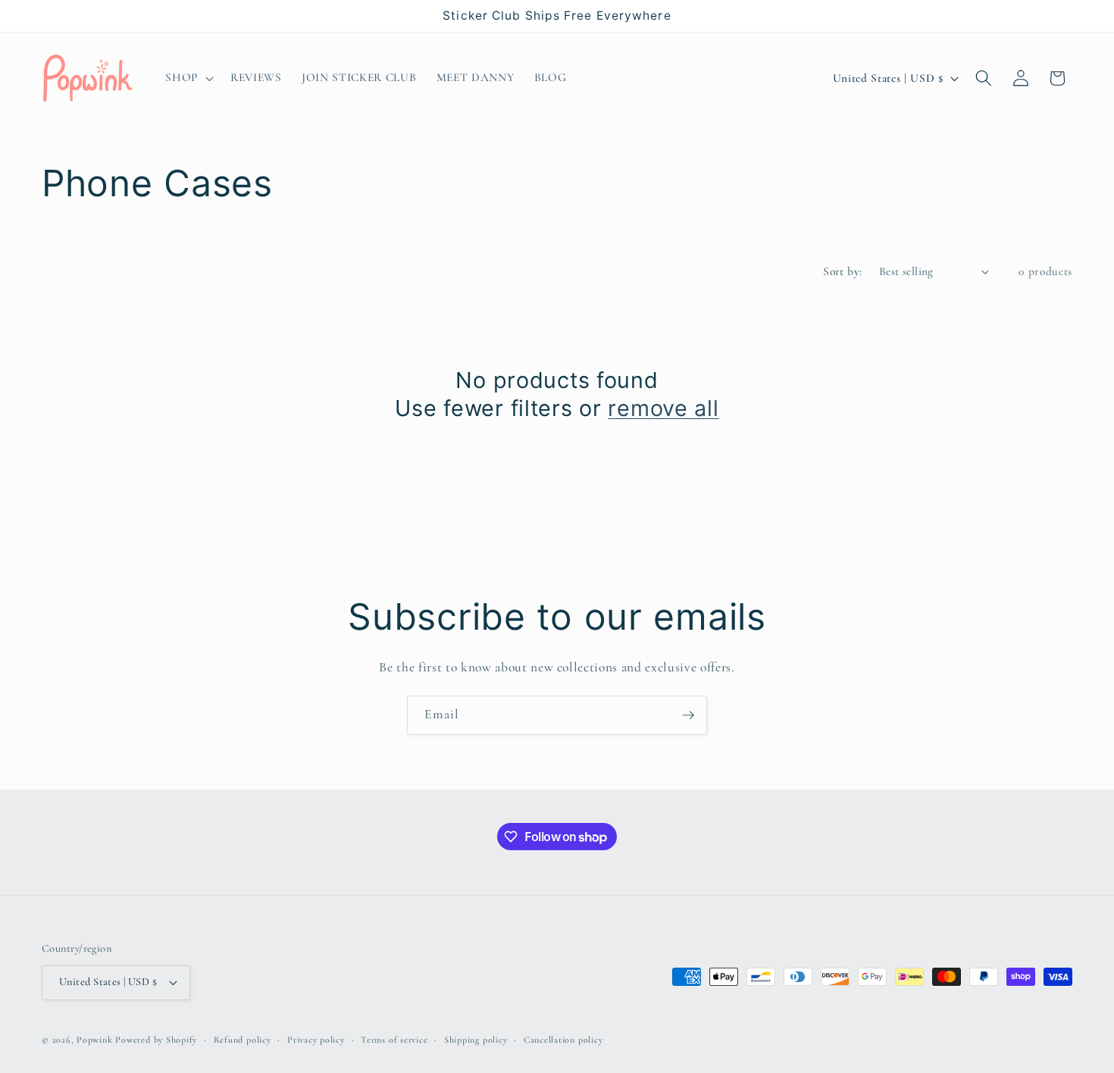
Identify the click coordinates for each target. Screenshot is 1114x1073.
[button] (188, 78)
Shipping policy (476, 1039)
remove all (663, 408)
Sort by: (842, 271)
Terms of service (394, 1039)
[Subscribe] (688, 715)
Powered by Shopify (156, 1039)
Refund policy (242, 1039)
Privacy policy (316, 1039)
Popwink (94, 1039)
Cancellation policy (563, 1039)
